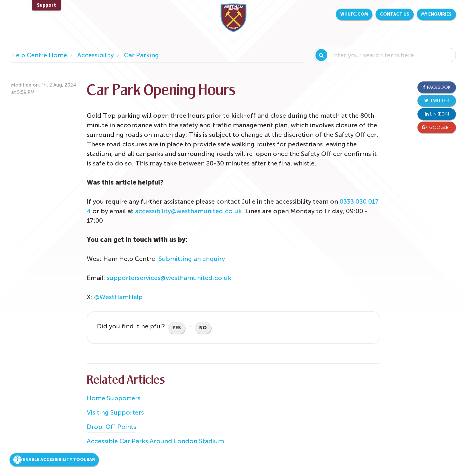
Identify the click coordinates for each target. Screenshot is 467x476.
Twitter (439, 100)
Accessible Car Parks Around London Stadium (155, 441)
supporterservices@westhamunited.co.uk (169, 278)
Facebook (438, 87)
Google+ (440, 127)
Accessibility (95, 55)
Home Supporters (113, 398)
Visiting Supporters (115, 412)
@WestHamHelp (118, 297)
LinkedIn (439, 114)
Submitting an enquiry (192, 258)
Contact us (394, 14)
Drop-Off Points (111, 426)
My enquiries (436, 14)
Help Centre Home (39, 55)
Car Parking (141, 55)
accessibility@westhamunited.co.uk (188, 211)
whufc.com (354, 14)
